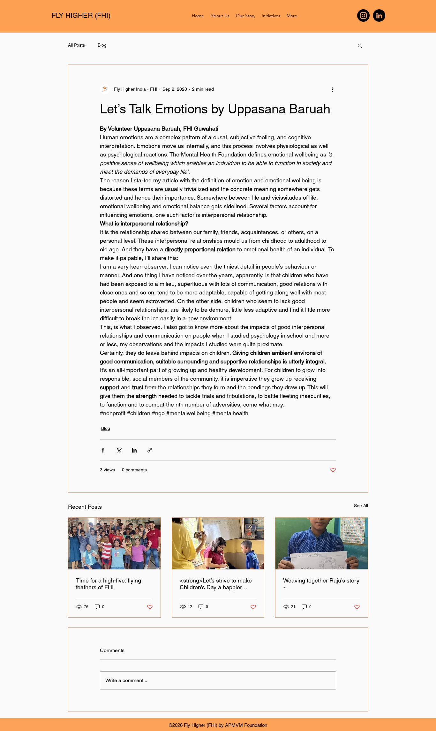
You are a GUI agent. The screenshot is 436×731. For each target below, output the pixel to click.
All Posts (76, 45)
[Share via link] (150, 450)
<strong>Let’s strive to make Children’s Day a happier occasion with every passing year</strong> (216, 583)
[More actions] (332, 89)
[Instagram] (363, 15)
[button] (360, 45)
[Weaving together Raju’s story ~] (321, 543)
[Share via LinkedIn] (134, 450)
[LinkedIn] (379, 15)
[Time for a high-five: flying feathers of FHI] (114, 543)
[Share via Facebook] (103, 450)
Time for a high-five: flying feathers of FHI (108, 583)
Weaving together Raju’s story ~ (321, 583)
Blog (102, 45)
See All (361, 505)
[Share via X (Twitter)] (119, 450)
